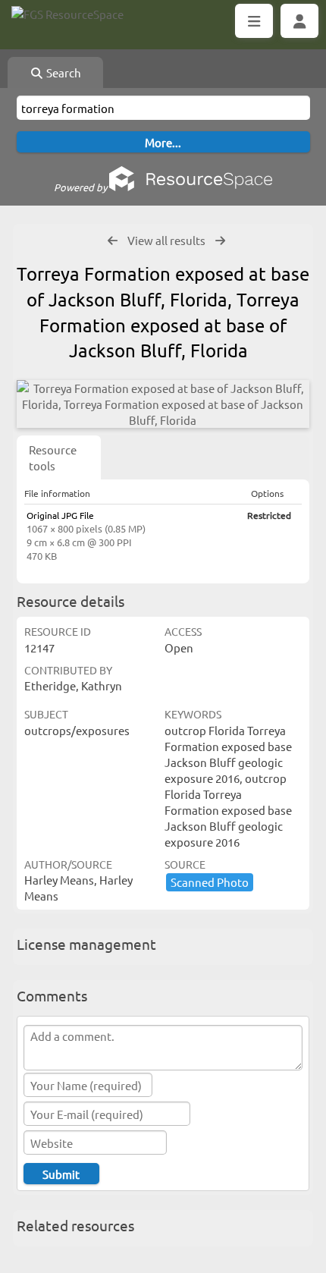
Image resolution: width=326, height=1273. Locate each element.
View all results (166, 240)
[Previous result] (113, 241)
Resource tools (53, 457)
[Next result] (220, 241)
